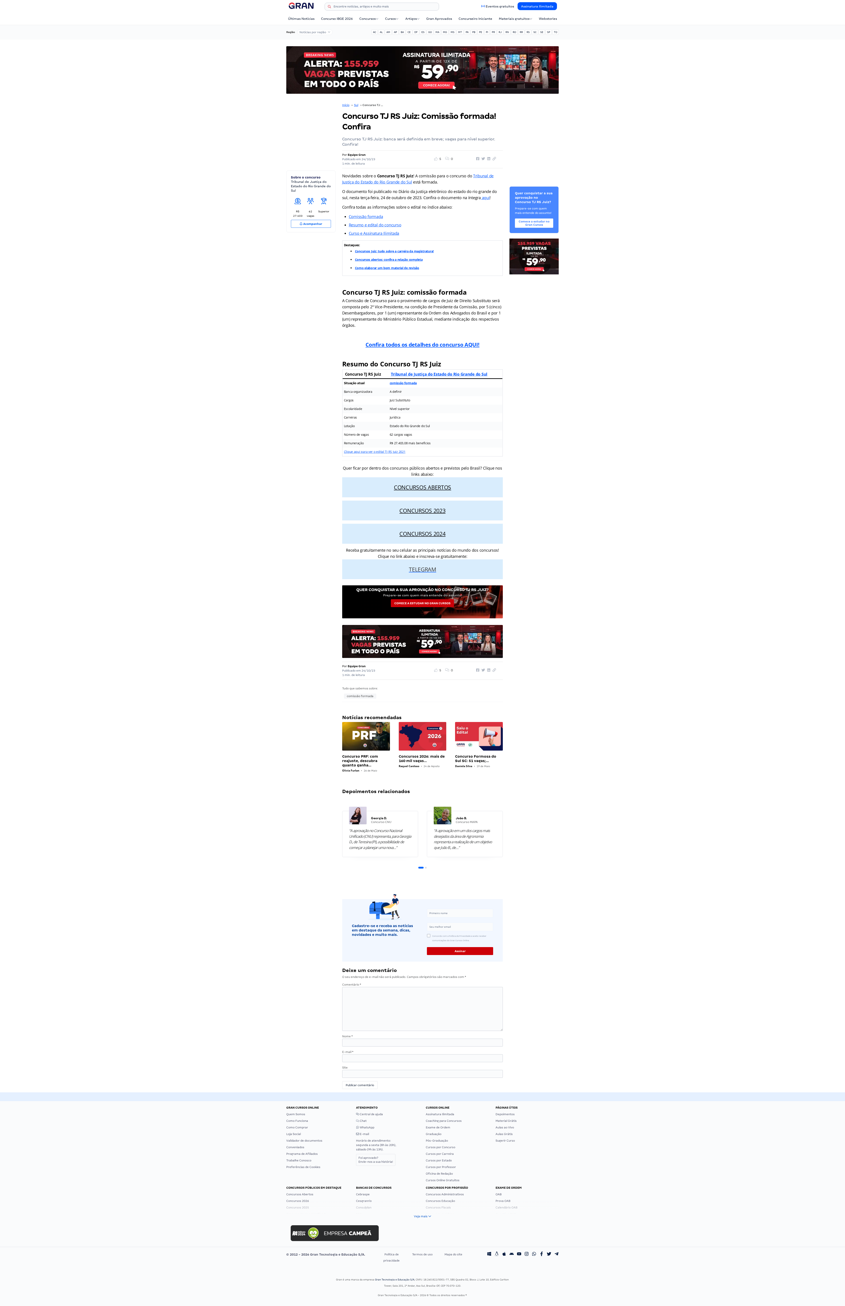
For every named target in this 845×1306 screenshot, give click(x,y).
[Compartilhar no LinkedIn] (488, 159)
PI (487, 32)
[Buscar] (329, 7)
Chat (363, 1120)
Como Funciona (297, 1120)
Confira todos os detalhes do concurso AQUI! (422, 344)
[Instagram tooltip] (526, 1254)
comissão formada (403, 383)
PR (493, 32)
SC (534, 32)
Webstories (548, 18)
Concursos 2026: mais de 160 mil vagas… (422, 758)
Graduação (433, 1134)
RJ (500, 32)
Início (345, 105)
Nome (347, 1036)
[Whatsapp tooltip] (534, 1254)
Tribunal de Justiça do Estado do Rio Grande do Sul (439, 374)
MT (460, 32)
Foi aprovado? (375, 1159)
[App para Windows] (489, 1254)
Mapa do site (453, 1254)
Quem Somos (295, 1114)
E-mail (347, 1052)
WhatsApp (366, 1127)
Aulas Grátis (504, 1134)
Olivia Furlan (350, 770)
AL (381, 32)
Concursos (367, 18)
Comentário (351, 984)
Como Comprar (297, 1127)
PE (480, 32)
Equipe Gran (357, 154)
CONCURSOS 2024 (422, 533)
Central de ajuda (371, 1114)
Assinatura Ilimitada (537, 6)
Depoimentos (505, 1114)
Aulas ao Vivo (505, 1127)
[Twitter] (549, 1254)
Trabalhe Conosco (298, 1160)
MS (452, 32)
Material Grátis (506, 1120)
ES (422, 32)
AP (395, 32)
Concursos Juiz (365, 251)
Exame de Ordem (438, 1127)
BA (402, 32)
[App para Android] (511, 1254)
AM (388, 32)
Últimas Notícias (301, 18)
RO (514, 32)
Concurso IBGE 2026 (337, 18)
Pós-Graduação (437, 1140)
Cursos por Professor (441, 1167)
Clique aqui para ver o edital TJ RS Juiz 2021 (375, 452)
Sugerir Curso (505, 1140)
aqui (485, 197)
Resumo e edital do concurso (375, 225)
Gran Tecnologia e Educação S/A (394, 1279)
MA (437, 32)
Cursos (390, 18)
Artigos (411, 18)
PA (467, 32)
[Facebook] (541, 1254)
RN (507, 32)
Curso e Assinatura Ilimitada (374, 233)
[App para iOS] (504, 1254)
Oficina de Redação (439, 1173)
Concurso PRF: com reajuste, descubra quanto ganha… (360, 760)
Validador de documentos (304, 1140)
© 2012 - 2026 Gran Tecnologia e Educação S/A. (325, 1254)
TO (555, 32)
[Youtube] (519, 1254)
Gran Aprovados (439, 18)
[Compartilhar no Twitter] (482, 159)
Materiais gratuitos (514, 18)
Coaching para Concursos (444, 1120)
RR (521, 32)
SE (541, 32)
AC (374, 32)
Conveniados (295, 1147)
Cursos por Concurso (440, 1147)
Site (345, 1067)
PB (473, 32)
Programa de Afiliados (302, 1153)
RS (528, 32)
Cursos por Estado (439, 1160)
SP (548, 32)
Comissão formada (366, 216)
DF (416, 32)
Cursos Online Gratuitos (442, 1180)
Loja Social (293, 1134)
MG (445, 32)
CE (409, 32)
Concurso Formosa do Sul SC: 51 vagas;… (475, 758)
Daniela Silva (463, 766)
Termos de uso (422, 1254)
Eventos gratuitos (500, 6)
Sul (356, 105)
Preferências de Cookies (303, 1167)
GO (430, 32)
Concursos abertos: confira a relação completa (389, 259)
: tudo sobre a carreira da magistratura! (405, 251)
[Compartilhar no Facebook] (477, 159)
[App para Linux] (496, 1254)
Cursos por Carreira (440, 1153)
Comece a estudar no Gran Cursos (422, 603)
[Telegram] (556, 1254)
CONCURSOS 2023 (422, 510)
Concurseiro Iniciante (475, 18)
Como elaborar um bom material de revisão (387, 268)
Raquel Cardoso (409, 766)
